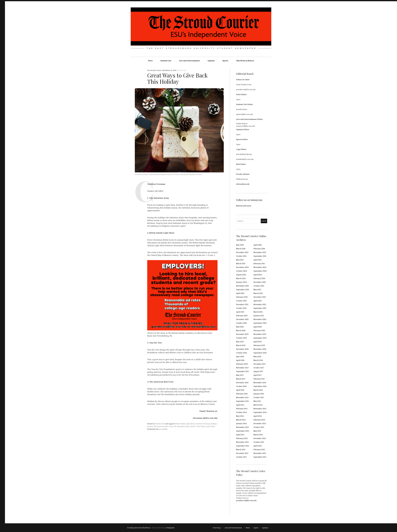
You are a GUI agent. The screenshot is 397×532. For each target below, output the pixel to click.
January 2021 (259, 315)
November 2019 (260, 334)
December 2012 (260, 438)
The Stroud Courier (154, 70)
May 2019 (240, 342)
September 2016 (260, 386)
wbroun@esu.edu (242, 184)
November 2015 (242, 397)
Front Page (217, 528)
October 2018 (241, 353)
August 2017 (258, 371)
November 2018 (260, 349)
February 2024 (259, 278)
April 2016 (240, 390)
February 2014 (259, 420)
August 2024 (241, 275)
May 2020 (240, 327)
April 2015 (240, 405)
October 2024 (241, 271)
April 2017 (258, 375)
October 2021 (241, 308)
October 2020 (241, 323)
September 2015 (242, 401)
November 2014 (260, 408)
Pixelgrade (170, 528)
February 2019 (259, 345)
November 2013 (242, 427)
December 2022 (260, 297)
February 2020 (259, 330)
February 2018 (242, 364)
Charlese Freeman (202, 424)
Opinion (211, 61)
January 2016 (259, 394)
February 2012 (259, 449)
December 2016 (242, 382)
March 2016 (258, 390)
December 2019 (242, 334)
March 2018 (258, 360)
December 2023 (260, 282)
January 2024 (241, 282)
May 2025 (240, 260)
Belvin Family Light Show (184, 424)
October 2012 (259, 442)
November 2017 (242, 368)
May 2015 (257, 401)
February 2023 (242, 297)
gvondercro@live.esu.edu (246, 500)
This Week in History (245, 61)
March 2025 (240, 263)
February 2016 (242, 394)
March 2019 (240, 345)
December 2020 (242, 319)
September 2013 (242, 431)
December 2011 (242, 453)
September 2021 (260, 308)
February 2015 (242, 408)
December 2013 (260, 423)
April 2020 (258, 327)
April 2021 (240, 312)
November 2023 (242, 286)
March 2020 (240, 330)
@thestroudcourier (243, 206)
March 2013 (258, 435)
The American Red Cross (163, 426)
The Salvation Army (181, 426)
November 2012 (242, 442)
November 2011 (260, 453)
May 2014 (240, 416)
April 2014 (258, 416)
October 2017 (259, 368)
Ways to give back (208, 426)
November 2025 (260, 252)
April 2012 (258, 446)
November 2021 (260, 304)
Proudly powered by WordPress (138, 528)
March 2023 (258, 293)
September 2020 (260, 323)
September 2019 (260, 338)
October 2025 (241, 256)
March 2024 (240, 278)
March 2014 (240, 420)
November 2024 (260, 267)
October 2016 (241, 386)
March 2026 (240, 249)
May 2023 (257, 289)
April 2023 (240, 293)
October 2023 (259, 286)
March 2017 (240, 379)
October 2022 (241, 301)
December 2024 (242, 267)
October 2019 (241, 338)
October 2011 (241, 457)
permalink (163, 429)
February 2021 (242, 315)
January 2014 (241, 423)
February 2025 (259, 263)
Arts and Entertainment (189, 61)
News (150, 61)
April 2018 (240, 360)
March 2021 (258, 312)
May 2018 (257, 356)
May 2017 (240, 375)
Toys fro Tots (195, 426)
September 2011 (260, 457)
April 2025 (258, 260)
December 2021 (242, 304)
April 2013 (240, 435)
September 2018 (260, 353)
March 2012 (240, 449)
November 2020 (260, 319)
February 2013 (242, 438)
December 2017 (260, 364)
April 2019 (258, 342)
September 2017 (242, 371)
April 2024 (258, 275)
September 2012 (242, 446)
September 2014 (260, 412)
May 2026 (240, 245)
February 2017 (259, 379)
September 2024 (260, 271)
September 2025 (260, 256)
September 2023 (242, 289)
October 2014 (241, 412)
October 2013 (259, 427)
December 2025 (242, 252)
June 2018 (240, 356)
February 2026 (259, 249)
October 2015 (259, 397)
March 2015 (258, 405)
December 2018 (242, 349)
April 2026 (258, 245)
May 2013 (257, 431)
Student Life (165, 61)
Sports (225, 61)
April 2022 (258, 301)
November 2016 (260, 382)
